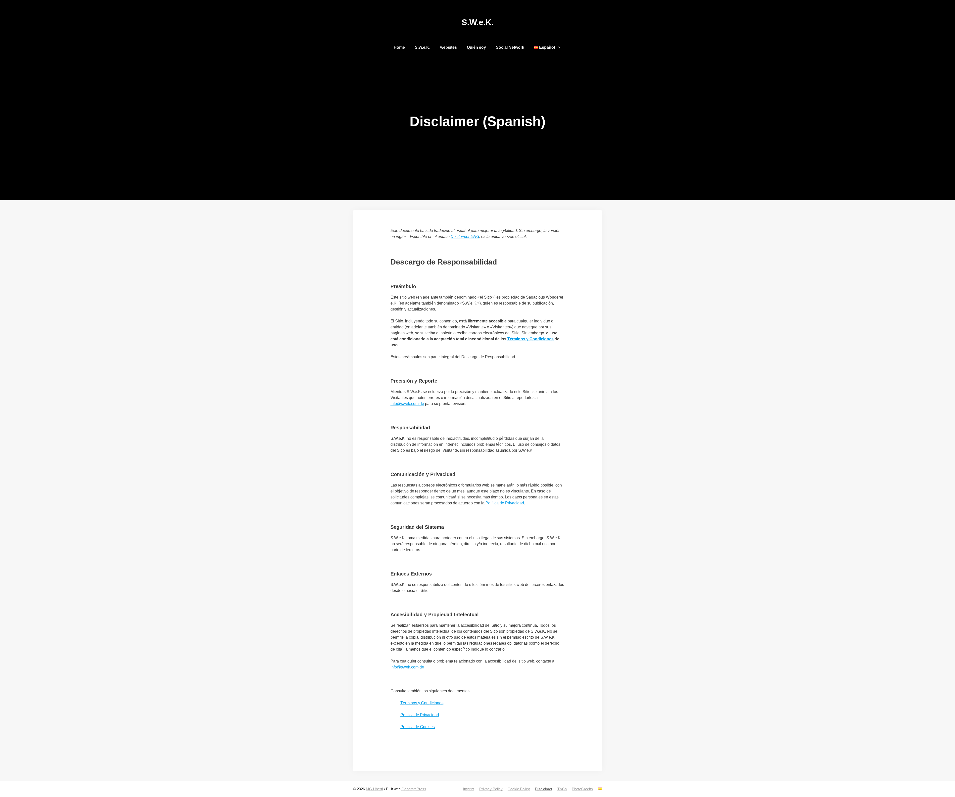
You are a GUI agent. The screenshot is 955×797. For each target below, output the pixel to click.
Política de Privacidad (504, 503)
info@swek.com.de (407, 403)
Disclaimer (543, 789)
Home (399, 47)
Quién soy (476, 47)
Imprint (468, 789)
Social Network (510, 47)
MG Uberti (374, 789)
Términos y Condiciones (530, 339)
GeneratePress (413, 789)
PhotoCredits (582, 789)
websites (448, 47)
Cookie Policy (519, 789)
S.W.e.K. (478, 22)
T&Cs (562, 789)
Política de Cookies (417, 727)
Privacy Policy (491, 789)
